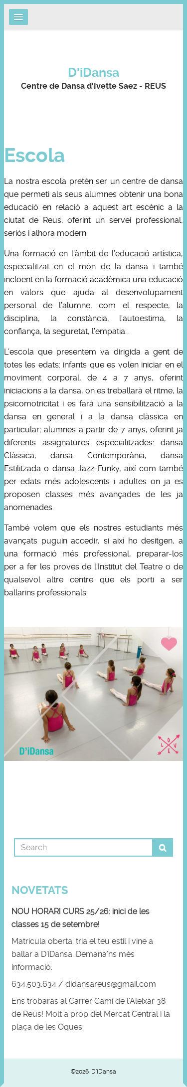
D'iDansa (93, 72)
